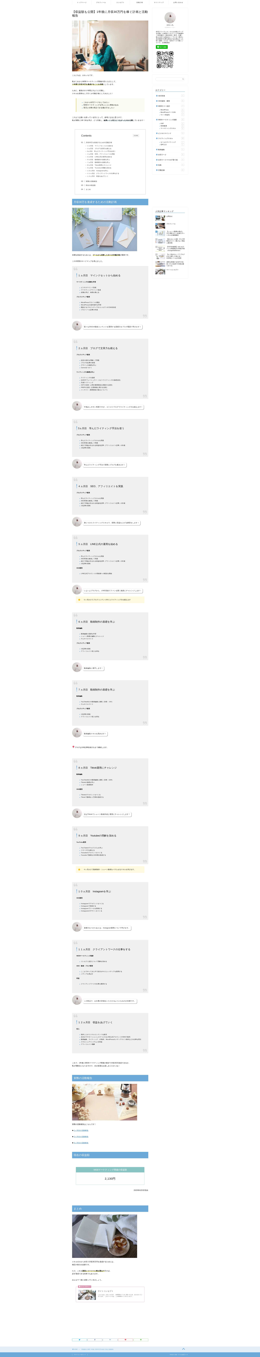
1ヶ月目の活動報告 (81, 1130)
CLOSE (136, 135)
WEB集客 (172, 126)
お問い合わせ (178, 2)
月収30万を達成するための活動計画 (99, 142)
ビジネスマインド (170, 133)
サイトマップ (159, 2)
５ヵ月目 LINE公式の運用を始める (99, 157)
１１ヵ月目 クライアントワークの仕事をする (103, 173)
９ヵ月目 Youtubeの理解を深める (99, 168)
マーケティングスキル (172, 128)
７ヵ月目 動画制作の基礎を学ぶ (98, 162)
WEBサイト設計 (170, 106)
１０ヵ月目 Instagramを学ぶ (97, 170)
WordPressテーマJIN (172, 112)
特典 (170, 165)
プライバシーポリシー (80, 1354)
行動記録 (170, 170)
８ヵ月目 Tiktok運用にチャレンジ (99, 165)
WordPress (172, 110)
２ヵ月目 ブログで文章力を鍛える (99, 148)
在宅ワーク (170, 155)
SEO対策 (170, 96)
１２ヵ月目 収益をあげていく (97, 176)
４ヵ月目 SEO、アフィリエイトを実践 (101, 154)
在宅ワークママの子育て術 (170, 160)
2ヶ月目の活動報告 (81, 1137)
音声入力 (172, 144)
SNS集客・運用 (170, 101)
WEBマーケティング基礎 (170, 120)
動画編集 (170, 149)
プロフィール (101, 2)
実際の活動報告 (91, 181)
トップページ (82, 2)
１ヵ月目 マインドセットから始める (100, 146)
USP (172, 123)
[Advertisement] (110, 1319)
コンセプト (120, 2)
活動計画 (139, 2)
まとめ (88, 189)
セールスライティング (172, 142)
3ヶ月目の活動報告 (81, 1143)
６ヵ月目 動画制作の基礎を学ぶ (98, 159)
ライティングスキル (170, 138)
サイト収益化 (172, 115)
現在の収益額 (91, 185)
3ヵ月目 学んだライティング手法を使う (101, 151)
